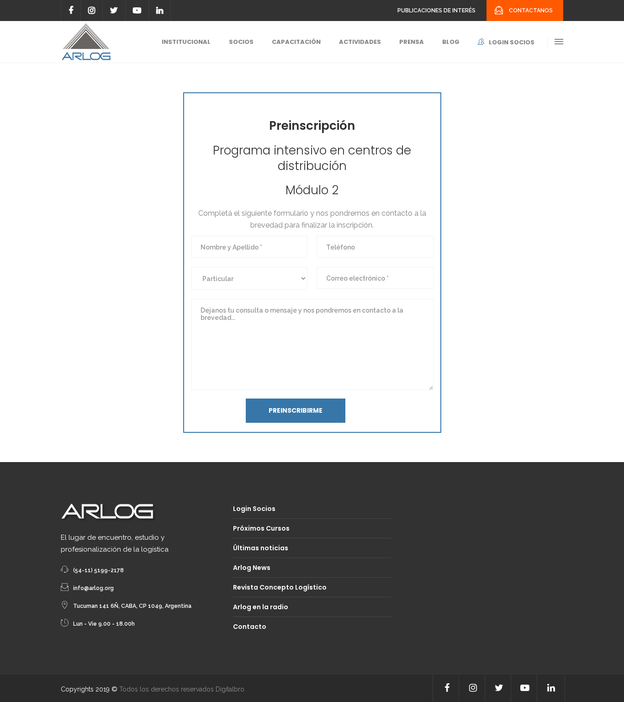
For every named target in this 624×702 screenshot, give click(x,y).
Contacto (249, 626)
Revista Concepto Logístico (280, 587)
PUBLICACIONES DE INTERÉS (436, 10)
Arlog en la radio (260, 607)
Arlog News (251, 567)
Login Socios (254, 508)
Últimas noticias (260, 548)
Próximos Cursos (261, 528)
